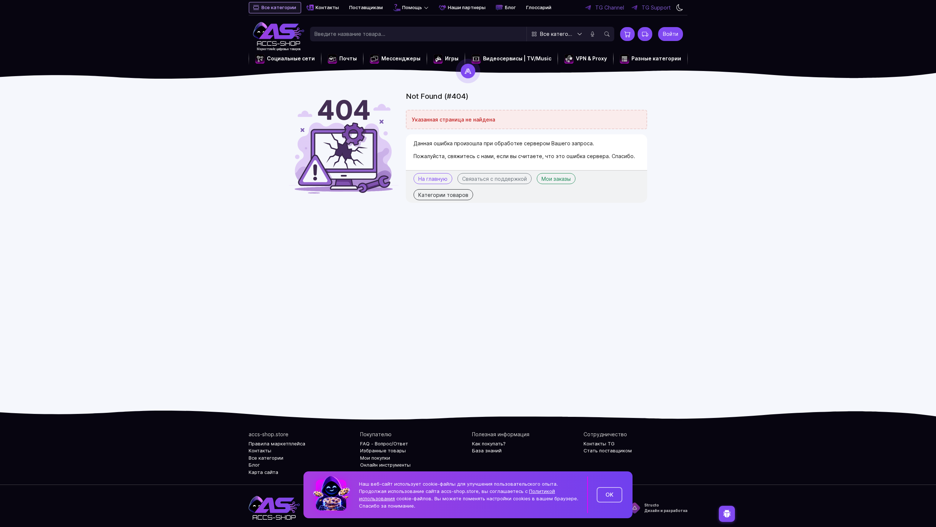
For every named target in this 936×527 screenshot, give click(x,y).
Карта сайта (263, 472)
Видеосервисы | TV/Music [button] (517, 58)
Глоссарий (538, 7)
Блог (510, 7)
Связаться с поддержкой (494, 179)
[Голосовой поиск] (592, 34)
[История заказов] (645, 34)
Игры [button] (451, 58)
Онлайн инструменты (385, 465)
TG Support (656, 7)
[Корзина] (627, 34)
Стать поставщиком (608, 450)
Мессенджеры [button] (400, 58)
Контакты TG (599, 443)
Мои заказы (556, 179)
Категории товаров (443, 195)
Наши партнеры (467, 7)
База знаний (487, 450)
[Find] (607, 34)
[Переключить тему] (679, 7)
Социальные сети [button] (291, 58)
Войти (670, 34)
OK (609, 494)
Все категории (278, 7)
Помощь (412, 7)
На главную (433, 179)
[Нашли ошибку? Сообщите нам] (727, 515)
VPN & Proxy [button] (591, 58)
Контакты (327, 7)
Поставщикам (366, 7)
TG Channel (609, 7)
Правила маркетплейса (277, 443)
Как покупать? (489, 443)
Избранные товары (383, 450)
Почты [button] (348, 58)
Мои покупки (375, 458)
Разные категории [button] (656, 58)
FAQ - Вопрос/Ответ (384, 443)
